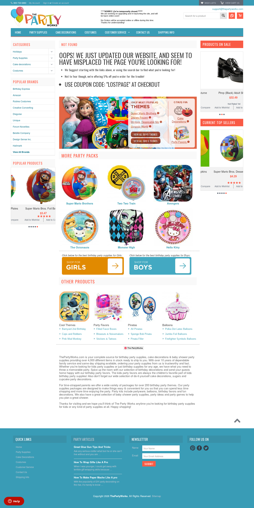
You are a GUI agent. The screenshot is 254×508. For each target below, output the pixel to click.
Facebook (199, 448)
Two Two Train (126, 203)
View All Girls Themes (146, 141)
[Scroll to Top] (238, 422)
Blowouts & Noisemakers (109, 334)
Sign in (46, 2)
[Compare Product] (232, 15)
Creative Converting (23, 107)
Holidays (17, 51)
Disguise (17, 113)
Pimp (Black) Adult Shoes (223, 93)
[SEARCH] (223, 16)
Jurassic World (139, 126)
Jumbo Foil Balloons (176, 334)
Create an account (60, 2)
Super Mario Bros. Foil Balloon (33, 208)
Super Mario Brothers (143, 113)
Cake (179, 119)
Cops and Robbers (72, 334)
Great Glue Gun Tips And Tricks (92, 447)
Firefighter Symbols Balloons (180, 338)
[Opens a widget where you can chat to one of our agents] (14, 501)
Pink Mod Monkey (71, 338)
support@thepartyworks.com (227, 9)
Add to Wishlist (21, 219)
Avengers (173, 203)
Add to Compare (44, 219)
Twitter (206, 448)
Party (179, 142)
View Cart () (232, 2)
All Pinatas (136, 329)
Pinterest (192, 448)
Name (135, 447)
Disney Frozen (139, 117)
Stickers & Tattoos (106, 338)
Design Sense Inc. (22, 139)
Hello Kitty (173, 247)
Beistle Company (21, 132)
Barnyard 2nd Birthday (74, 329)
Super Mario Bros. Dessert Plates (222, 171)
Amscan (17, 95)
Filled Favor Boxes (106, 329)
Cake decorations (22, 64)
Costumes (18, 70)
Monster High (126, 247)
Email (135, 455)
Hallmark (17, 145)
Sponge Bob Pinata (141, 334)
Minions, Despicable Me (145, 122)
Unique (16, 120)
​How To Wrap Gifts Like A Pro (91, 462)
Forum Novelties (21, 126)
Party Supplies (20, 57)
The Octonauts (79, 247)
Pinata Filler (137, 338)
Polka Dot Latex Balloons (178, 329)
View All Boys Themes (145, 134)
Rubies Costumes (22, 101)
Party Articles (83, 439)
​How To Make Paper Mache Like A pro (95, 477)
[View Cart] (240, 15)
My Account (34, 2)
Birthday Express (21, 88)
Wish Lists (210, 2)
